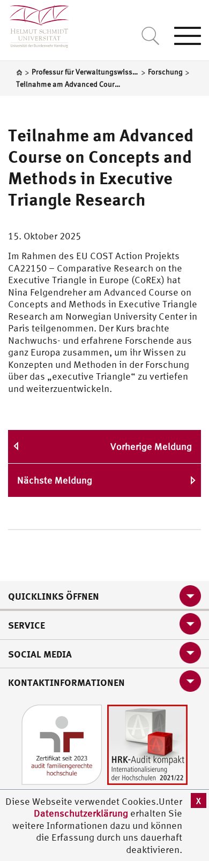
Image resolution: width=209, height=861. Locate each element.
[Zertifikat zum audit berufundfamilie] (61, 743)
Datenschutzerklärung (81, 813)
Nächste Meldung (54, 480)
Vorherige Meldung (151, 446)
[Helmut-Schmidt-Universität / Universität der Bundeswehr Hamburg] (34, 24)
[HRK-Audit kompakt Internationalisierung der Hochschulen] (147, 743)
